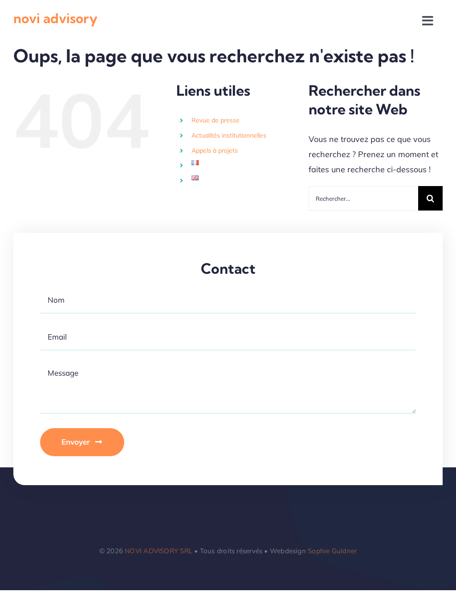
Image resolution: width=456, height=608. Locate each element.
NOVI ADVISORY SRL (158, 551)
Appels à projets (214, 150)
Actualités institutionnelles (228, 135)
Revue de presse (215, 120)
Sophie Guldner (332, 551)
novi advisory (55, 18)
